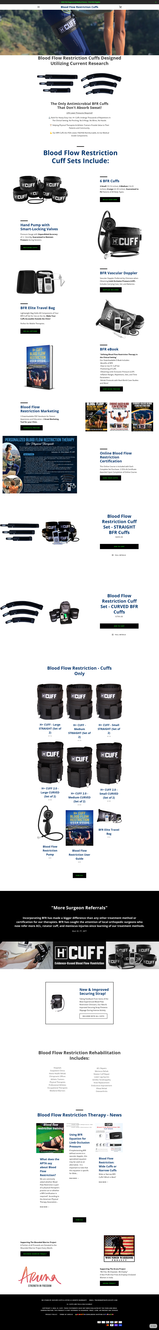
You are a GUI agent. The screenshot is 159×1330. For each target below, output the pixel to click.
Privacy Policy (51, 1314)
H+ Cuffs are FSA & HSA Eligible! (79, 1304)
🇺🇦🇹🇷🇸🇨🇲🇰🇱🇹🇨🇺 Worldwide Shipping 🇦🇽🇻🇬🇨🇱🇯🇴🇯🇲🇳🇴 (94, 1314)
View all (79, 875)
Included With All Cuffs (93, 1016)
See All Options (30, 331)
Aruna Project (109, 1283)
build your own (110, 199)
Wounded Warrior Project (35, 1254)
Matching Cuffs (30, 247)
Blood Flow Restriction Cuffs (79, 7)
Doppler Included (111, 290)
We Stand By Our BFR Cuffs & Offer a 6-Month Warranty (64, 1300)
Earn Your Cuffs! (110, 478)
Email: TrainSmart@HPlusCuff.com (103, 1300)
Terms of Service (66, 1314)
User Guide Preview (111, 389)
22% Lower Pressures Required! (79, 113)
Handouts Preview (31, 428)
